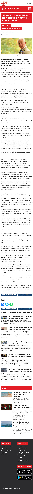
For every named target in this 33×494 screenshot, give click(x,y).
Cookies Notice (23, 447)
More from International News (12, 28)
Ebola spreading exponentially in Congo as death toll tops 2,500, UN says (16, 371)
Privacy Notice (23, 448)
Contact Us (22, 450)
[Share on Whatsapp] (11, 304)
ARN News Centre (23, 460)
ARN (20, 459)
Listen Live (22, 455)
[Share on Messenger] (7, 304)
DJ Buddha (5, 454)
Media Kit (21, 454)
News (4, 388)
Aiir (10, 488)
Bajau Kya (5, 448)
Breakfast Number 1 (7, 447)
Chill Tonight (5, 452)
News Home (6, 25)
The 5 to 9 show (6, 450)
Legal (20, 457)
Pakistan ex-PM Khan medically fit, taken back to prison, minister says (16, 356)
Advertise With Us (24, 452)
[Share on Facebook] (2, 304)
